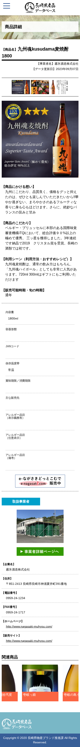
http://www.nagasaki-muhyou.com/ (29, 626)
